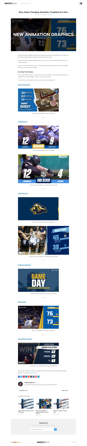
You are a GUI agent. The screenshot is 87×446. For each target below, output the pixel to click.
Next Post (65, 390)
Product (50, 14)
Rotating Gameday (24, 265)
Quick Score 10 (23, 193)
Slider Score (22, 302)
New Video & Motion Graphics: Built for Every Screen (42, 412)
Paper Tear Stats (24, 84)
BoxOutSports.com (26, 3)
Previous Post (23, 390)
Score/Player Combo (25, 339)
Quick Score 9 (22, 121)
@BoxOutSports (33, 372)
